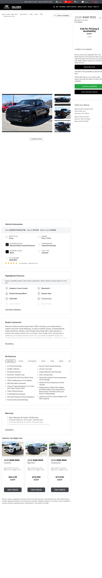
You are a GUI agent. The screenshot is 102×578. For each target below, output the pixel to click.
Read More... (9, 344)
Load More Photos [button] (36, 139)
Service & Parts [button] (82, 7)
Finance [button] (90, 7)
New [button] (57, 7)
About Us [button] (96, 7)
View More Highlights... (13, 309)
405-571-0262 (85, 119)
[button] (27, 113)
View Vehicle (12, 490)
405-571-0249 (84, 117)
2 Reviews (23, 263)
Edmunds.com (33, 263)
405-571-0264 (83, 121)
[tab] (10, 361)
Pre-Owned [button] (62, 7)
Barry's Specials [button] (71, 7)
